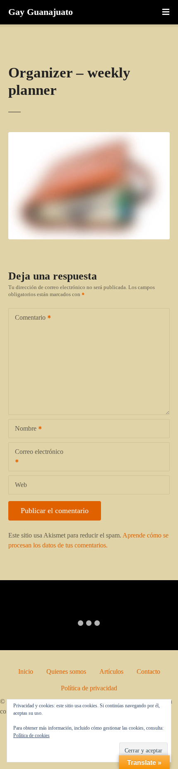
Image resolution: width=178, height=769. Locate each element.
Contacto (148, 671)
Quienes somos (66, 671)
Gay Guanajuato (40, 12)
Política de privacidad (89, 688)
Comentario (28, 318)
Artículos (111, 671)
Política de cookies (31, 735)
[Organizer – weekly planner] (89, 136)
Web (21, 484)
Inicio (25, 671)
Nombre (23, 429)
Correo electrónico (36, 457)
